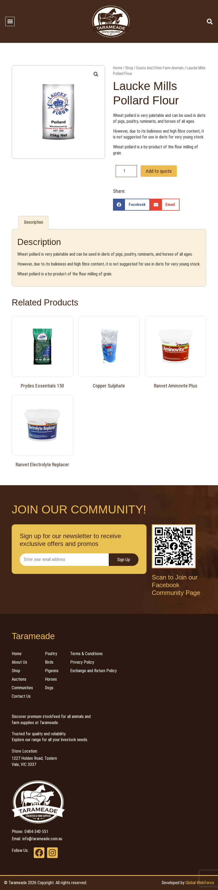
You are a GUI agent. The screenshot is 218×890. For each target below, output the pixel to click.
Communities (22, 687)
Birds (49, 662)
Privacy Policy (82, 662)
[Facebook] (39, 852)
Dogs (49, 687)
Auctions (19, 679)
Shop (129, 68)
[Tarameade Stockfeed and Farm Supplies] (111, 21)
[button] (10, 21)
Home (117, 68)
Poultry (51, 653)
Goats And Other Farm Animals (160, 68)
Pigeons (51, 670)
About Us (19, 662)
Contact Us (21, 696)
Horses (51, 679)
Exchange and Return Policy (93, 670)
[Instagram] (52, 852)
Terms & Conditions (86, 653)
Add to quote (159, 171)
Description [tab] (33, 222)
